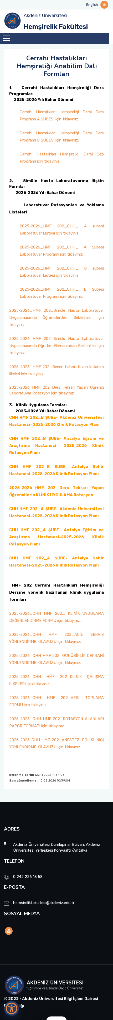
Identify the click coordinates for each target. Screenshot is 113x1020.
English (92, 5)
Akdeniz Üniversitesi (45, 15)
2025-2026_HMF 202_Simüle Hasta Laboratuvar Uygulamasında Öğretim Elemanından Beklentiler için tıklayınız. (56, 345)
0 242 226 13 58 (28, 876)
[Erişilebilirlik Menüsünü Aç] (11, 1008)
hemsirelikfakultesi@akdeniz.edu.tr (43, 902)
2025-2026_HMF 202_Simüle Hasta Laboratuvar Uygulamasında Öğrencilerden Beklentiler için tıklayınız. (56, 317)
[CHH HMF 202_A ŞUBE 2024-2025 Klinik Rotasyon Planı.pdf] (11, 578)
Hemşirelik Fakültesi (56, 27)
